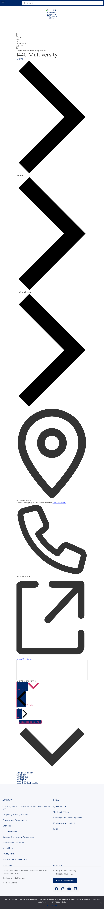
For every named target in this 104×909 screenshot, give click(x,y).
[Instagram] (63, 888)
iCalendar (21, 775)
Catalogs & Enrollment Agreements (18, 837)
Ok (47, 905)
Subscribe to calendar (30, 722)
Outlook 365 (22, 777)
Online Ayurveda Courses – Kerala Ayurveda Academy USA (26, 807)
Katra (55, 829)
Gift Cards (7, 826)
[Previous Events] (21, 699)
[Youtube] (69, 888)
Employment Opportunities (15, 820)
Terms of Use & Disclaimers (15, 859)
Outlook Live (22, 779)
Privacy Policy (9, 854)
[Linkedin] (75, 888)
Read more (53, 905)
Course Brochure (10, 831)
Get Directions (59, 502)
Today (19, 708)
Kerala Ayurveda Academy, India (67, 818)
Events (19, 59)
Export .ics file (23, 781)
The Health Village (61, 812)
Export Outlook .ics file (27, 783)
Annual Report (9, 848)
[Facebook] (56, 888)
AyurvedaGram (59, 806)
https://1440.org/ (24, 659)
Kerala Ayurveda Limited (64, 823)
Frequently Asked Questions (15, 815)
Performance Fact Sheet (14, 842)
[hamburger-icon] (3, 3)
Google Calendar (24, 773)
